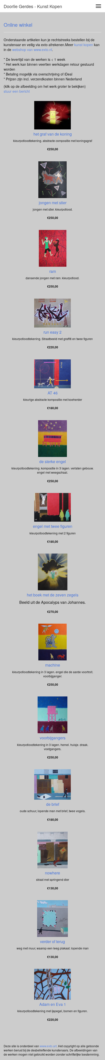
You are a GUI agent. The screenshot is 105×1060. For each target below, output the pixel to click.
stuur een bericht (17, 91)
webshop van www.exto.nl (32, 49)
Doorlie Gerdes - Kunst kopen (33, 6)
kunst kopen (83, 44)
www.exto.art (48, 1046)
